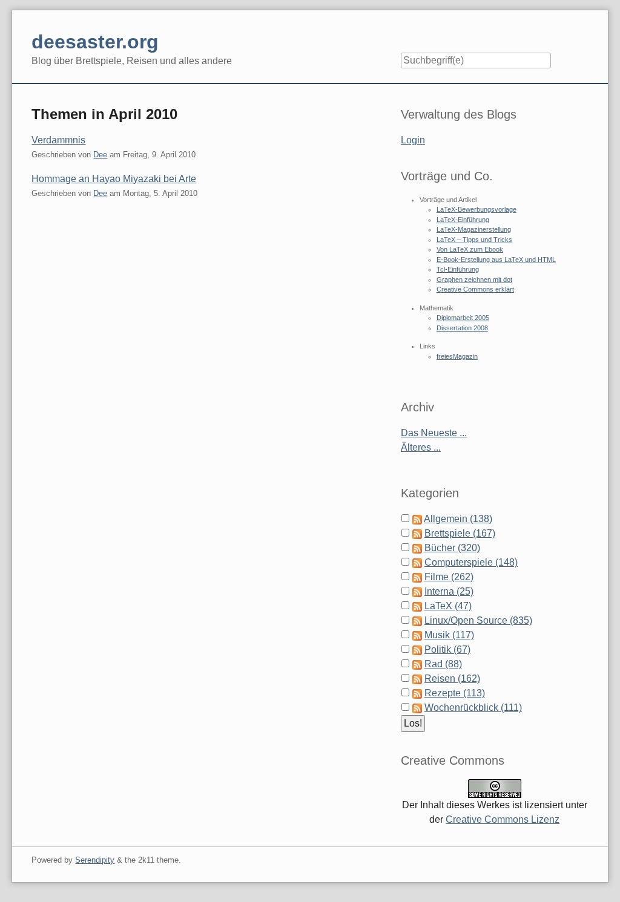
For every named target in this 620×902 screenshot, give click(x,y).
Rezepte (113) (454, 693)
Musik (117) (449, 635)
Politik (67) (447, 649)
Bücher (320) (452, 548)
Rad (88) (443, 664)
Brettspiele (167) (459, 533)
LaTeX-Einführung (463, 219)
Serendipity (94, 859)
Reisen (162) (452, 678)
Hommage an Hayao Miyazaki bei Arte (113, 179)
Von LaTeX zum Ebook (470, 249)
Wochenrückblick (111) (473, 707)
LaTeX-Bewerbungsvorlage (476, 209)
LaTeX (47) (448, 606)
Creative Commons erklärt (475, 289)
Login (413, 140)
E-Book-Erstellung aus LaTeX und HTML (496, 259)
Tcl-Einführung (458, 269)
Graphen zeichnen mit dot (474, 279)
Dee (100, 154)
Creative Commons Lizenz (502, 819)
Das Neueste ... (434, 433)
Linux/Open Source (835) (478, 620)
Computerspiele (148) (471, 562)
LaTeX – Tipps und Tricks (474, 239)
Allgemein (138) (458, 519)
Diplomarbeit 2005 (463, 317)
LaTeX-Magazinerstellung (474, 229)
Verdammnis (58, 140)
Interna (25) (448, 591)
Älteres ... (421, 447)
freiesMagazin (457, 356)
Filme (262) (448, 577)
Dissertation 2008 (462, 328)
